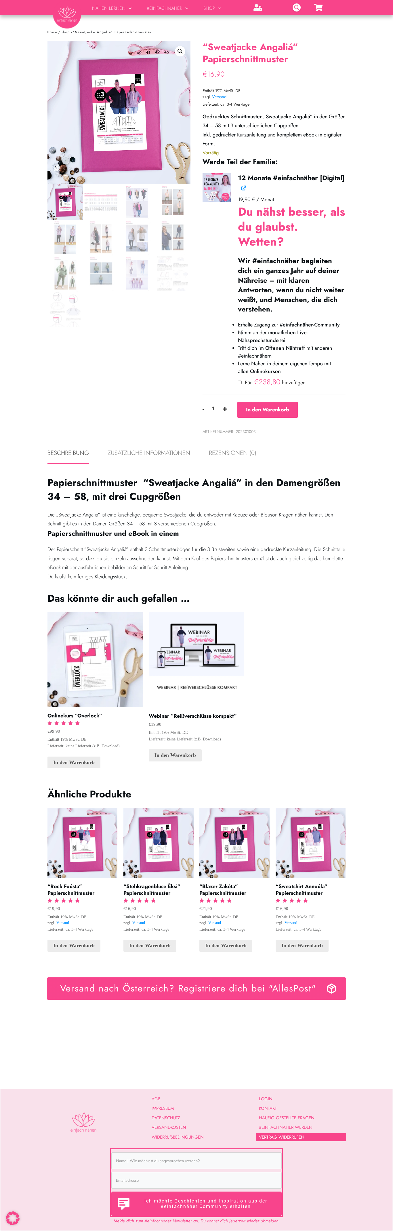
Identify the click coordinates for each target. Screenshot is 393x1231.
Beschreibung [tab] (68, 453)
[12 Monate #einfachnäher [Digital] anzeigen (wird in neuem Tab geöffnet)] (243, 187)
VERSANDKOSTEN (169, 1127)
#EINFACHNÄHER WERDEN (285, 1127)
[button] (180, 51)
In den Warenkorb (267, 409)
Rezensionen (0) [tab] (232, 453)
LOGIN (265, 1099)
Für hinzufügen (274, 382)
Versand (219, 97)
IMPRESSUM (163, 1108)
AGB (156, 1099)
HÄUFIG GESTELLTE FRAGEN (286, 1118)
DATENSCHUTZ (166, 1118)
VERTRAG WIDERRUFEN (281, 1137)
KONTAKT (268, 1108)
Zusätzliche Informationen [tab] (149, 453)
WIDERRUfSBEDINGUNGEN (178, 1137)
